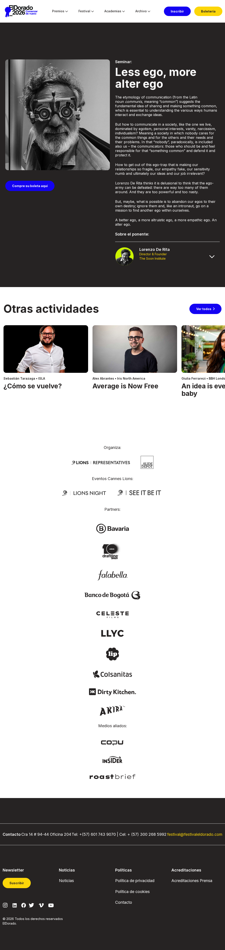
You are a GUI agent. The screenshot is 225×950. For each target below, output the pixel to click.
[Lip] (112, 654)
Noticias (66, 880)
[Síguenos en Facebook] (23, 905)
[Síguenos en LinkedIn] (15, 905)
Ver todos (203, 309)
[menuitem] (58, 11)
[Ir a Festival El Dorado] (21, 11)
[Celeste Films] (112, 614)
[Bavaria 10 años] (112, 551)
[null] (147, 462)
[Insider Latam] (112, 759)
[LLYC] (112, 633)
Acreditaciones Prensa (191, 880)
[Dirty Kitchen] (112, 691)
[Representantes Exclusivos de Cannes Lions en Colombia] (101, 462)
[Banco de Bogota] (112, 595)
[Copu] (112, 742)
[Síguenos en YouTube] (51, 905)
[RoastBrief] (113, 776)
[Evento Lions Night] (84, 493)
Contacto (123, 902)
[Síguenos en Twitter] (31, 905)
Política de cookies (132, 891)
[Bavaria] (112, 528)
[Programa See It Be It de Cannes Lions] (140, 493)
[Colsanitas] (112, 674)
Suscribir (16, 883)
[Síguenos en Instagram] (5, 905)
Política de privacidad (134, 880)
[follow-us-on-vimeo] (41, 905)
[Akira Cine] (113, 710)
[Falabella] (112, 575)
